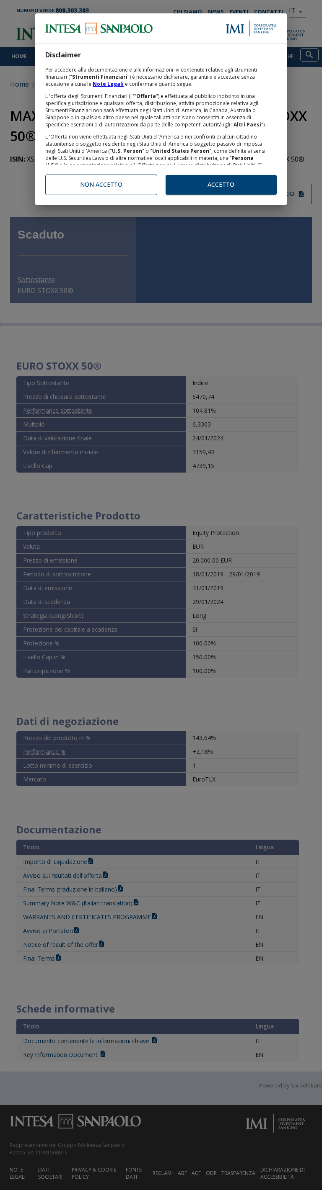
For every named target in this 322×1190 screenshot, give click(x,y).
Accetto (221, 184)
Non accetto (101, 184)
